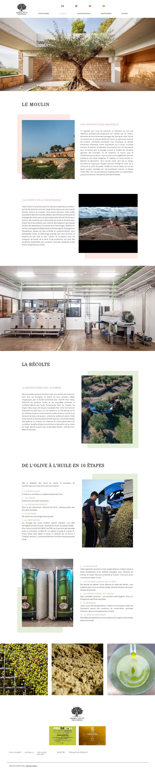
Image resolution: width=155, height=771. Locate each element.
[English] (76, 6)
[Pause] (81, 249)
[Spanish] (90, 6)
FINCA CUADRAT (15, 752)
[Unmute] (85, 249)
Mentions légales (31, 766)
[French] (62, 6)
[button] (43, 13)
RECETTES (61, 752)
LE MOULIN (29, 752)
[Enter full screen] (134, 249)
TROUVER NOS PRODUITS (78, 752)
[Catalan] (104, 6)
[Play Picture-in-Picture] (130, 249)
